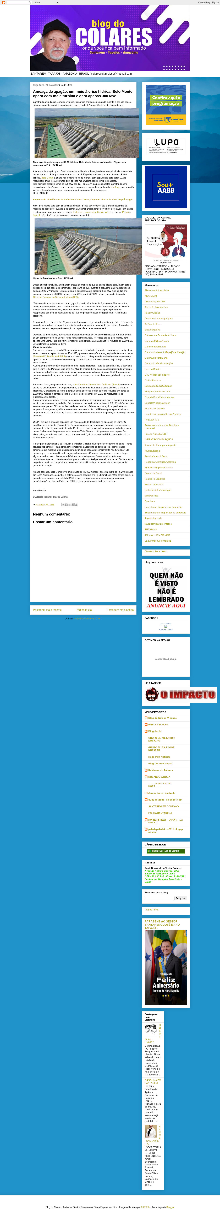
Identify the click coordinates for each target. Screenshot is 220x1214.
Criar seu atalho (166, 630)
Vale (107, 212)
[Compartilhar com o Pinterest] (76, 504)
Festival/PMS (152, 419)
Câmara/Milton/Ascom (157, 341)
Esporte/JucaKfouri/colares (159, 397)
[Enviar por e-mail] (63, 504)
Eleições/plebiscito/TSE (157, 391)
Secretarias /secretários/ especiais (163, 507)
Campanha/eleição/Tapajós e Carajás (165, 352)
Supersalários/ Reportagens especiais (165, 512)
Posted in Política (154, 484)
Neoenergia (90, 212)
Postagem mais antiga (120, 609)
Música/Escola (152, 450)
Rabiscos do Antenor (160, 770)
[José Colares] (165, 626)
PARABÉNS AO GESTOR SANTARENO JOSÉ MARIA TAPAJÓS (162, 924)
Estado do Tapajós (155, 408)
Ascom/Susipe (152, 312)
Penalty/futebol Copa (156, 456)
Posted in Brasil (153, 473)
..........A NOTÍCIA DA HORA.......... (159, 785)
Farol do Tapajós (158, 724)
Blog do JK (154, 731)
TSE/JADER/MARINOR (157, 535)
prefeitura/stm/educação (158, 490)
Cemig (100, 212)
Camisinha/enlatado (155, 346)
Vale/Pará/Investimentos (158, 540)
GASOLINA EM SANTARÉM (153, 1082)
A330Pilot (146, 1207)
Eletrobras (78, 212)
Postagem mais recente (47, 609)
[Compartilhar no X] (69, 504)
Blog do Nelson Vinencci (162, 717)
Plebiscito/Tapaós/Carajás (159, 467)
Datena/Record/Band (156, 357)
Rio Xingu (115, 187)
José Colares (166, 624)
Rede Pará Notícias (159, 756)
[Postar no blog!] (66, 504)
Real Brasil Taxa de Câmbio (165, 851)
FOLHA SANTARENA (160, 813)
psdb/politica (151, 495)
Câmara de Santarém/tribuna (161, 335)
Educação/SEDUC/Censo (158, 385)
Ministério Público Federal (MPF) (49, 356)
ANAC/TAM (151, 296)
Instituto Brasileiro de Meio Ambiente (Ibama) (97, 384)
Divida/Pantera (153, 380)
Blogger (170, 1207)
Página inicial (84, 609)
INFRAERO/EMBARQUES (159, 439)
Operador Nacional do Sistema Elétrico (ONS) (56, 297)
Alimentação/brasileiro (157, 290)
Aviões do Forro (153, 324)
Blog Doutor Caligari (160, 763)
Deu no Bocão (152, 369)
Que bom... (151, 501)
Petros (125, 212)
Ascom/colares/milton (156, 307)
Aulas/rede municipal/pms (159, 318)
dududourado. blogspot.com (165, 799)
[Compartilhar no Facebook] (73, 504)
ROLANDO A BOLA (159, 776)
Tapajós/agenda (153, 518)
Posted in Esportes (155, 478)
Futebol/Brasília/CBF (156, 434)
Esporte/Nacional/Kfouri (157, 402)
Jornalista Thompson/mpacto (160, 445)
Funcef (36, 215)
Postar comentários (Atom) (87, 618)
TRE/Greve (151, 529)
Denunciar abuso (156, 551)
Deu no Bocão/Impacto (157, 374)
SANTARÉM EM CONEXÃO (163, 806)
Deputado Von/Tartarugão (159, 363)
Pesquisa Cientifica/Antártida (160, 461)
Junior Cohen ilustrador (162, 793)
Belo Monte (47, 177)
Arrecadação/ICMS (155, 301)
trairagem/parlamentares (158, 523)
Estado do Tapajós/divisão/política (163, 414)
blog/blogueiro (152, 329)
